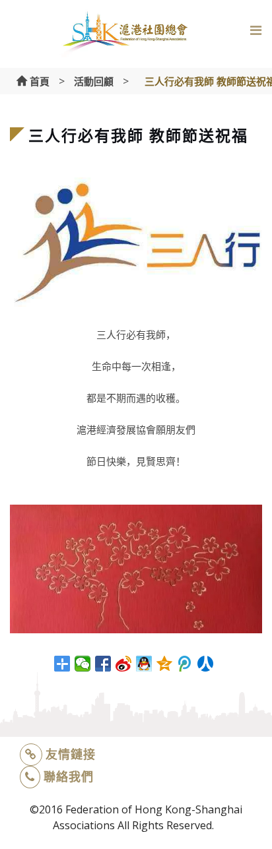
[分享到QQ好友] (144, 664)
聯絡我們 (69, 776)
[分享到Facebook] (103, 664)
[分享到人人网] (205, 664)
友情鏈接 (71, 754)
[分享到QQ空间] (164, 664)
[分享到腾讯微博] (185, 664)
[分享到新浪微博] (124, 664)
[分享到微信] (83, 664)
